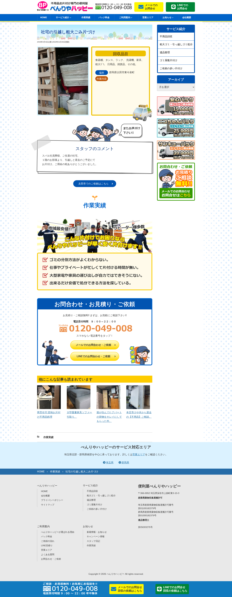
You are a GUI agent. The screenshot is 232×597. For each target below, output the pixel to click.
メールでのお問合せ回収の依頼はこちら (130, 589)
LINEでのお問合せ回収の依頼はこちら (175, 589)
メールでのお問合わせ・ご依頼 (93, 345)
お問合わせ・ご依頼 (51, 559)
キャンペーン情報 (95, 536)
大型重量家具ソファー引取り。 (79, 414)
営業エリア (147, 17)
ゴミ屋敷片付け (168, 60)
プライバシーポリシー (52, 500)
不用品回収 (166, 36)
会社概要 (186, 17)
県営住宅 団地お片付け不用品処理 (48, 414)
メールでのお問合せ (151, 7)
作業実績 (85, 17)
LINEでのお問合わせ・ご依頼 (93, 356)
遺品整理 (165, 52)
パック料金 (104, 17)
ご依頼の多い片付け (171, 68)
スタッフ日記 (93, 541)
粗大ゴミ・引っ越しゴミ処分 (176, 44)
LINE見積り (47, 545)
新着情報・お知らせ (97, 532)
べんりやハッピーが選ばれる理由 (57, 532)
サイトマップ (47, 504)
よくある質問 (47, 554)
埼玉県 (109, 462)
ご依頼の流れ (47, 541)
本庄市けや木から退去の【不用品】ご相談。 (139, 414)
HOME (43, 17)
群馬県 (125, 462)
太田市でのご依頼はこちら (93, 183)
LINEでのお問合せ (182, 7)
